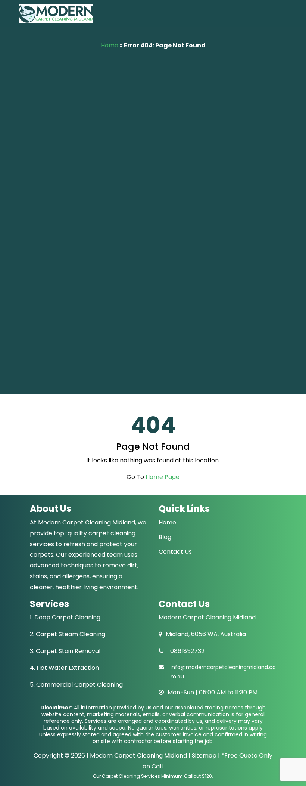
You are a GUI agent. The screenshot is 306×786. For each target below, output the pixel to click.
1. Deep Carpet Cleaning (65, 617)
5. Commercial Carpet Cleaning (76, 684)
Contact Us (175, 551)
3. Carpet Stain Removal (65, 651)
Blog (165, 537)
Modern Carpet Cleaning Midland (138, 755)
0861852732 (187, 651)
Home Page (162, 477)
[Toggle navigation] (277, 13)
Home (109, 45)
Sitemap (203, 755)
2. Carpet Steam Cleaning (67, 634)
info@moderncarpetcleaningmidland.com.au (223, 671)
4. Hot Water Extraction (64, 667)
